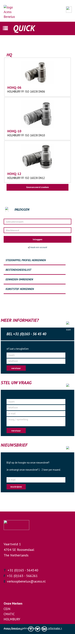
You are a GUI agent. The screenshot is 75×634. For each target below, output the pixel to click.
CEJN (7, 609)
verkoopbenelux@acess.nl (26, 581)
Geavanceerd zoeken (37, 187)
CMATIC (9, 614)
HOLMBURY (12, 619)
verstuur (16, 368)
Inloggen (37, 239)
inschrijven (16, 486)
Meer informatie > (51, 628)
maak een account (38, 247)
